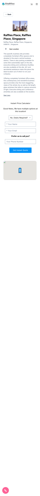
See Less (7, 95)
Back (9, 14)
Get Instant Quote (20, 150)
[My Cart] (32, 3)
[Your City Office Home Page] (8, 4)
